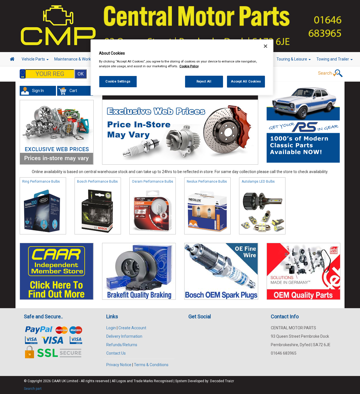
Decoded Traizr (222, 381)
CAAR (56, 381)
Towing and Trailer (333, 59)
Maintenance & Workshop (77, 59)
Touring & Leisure (292, 59)
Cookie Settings (117, 81)
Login (111, 328)
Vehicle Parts (34, 59)
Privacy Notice (118, 364)
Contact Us (116, 353)
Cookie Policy (189, 66)
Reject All (204, 81)
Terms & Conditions (151, 364)
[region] (182, 67)
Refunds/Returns (121, 344)
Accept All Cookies (246, 81)
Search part (33, 389)
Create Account (132, 328)
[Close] (265, 46)
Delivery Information (124, 336)
